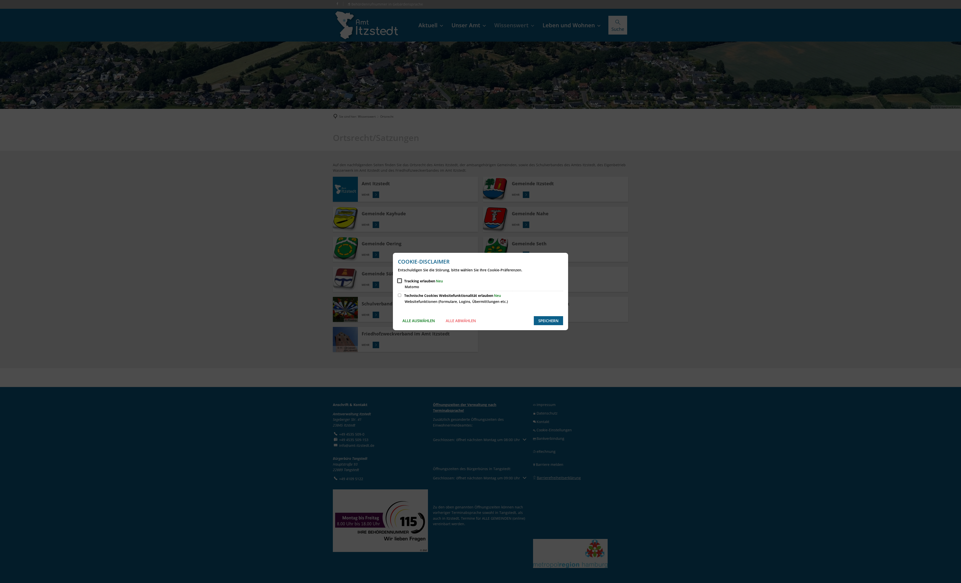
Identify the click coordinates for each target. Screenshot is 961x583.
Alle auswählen (418, 320)
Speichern (548, 320)
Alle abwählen (461, 320)
